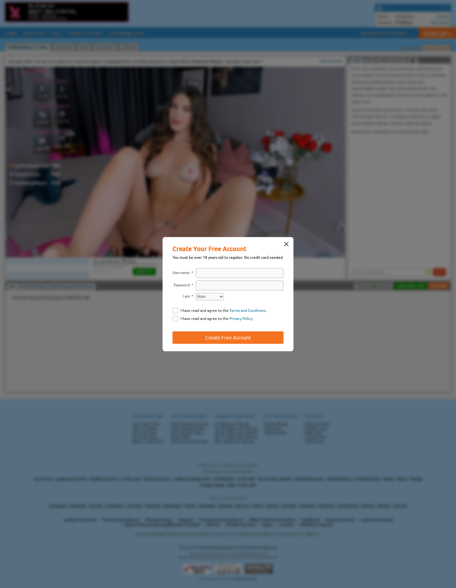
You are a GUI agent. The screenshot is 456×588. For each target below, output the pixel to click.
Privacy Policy (241, 318)
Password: (182, 285)
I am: (186, 296)
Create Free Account (228, 337)
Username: (181, 273)
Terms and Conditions (248, 310)
